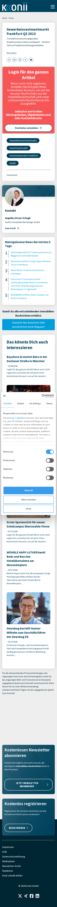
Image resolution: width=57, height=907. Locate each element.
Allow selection (28, 499)
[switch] (50, 460)
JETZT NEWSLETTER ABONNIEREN (27, 784)
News (11, 18)
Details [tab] (20, 403)
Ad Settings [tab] (35, 403)
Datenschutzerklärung (13, 856)
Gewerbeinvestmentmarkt (23, 140)
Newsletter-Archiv (11, 866)
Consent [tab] (7, 403)
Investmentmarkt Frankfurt (23, 155)
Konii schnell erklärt (12, 875)
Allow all (28, 490)
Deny (28, 508)
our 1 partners (18, 418)
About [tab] (49, 403)
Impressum (12, 174)
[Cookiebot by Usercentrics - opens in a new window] (42, 396)
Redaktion (7, 870)
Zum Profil (10, 228)
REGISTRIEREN (17, 827)
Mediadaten (8, 861)
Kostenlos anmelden (26, 127)
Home (4, 18)
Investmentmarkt (18, 148)
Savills (12, 163)
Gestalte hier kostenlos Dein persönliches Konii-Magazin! (28, 324)
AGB (4, 851)
